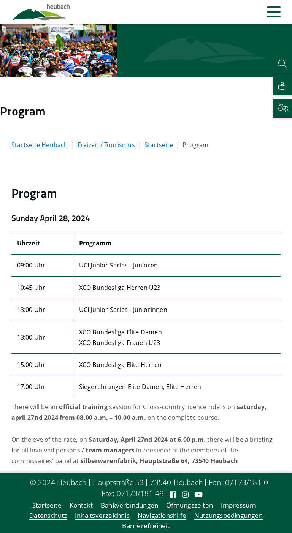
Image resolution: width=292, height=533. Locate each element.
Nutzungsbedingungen (228, 515)
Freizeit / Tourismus (106, 145)
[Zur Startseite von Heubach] (41, 12)
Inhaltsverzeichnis (102, 515)
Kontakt (81, 505)
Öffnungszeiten (189, 505)
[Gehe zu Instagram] (185, 494)
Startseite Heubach (39, 145)
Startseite (158, 145)
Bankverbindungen (129, 505)
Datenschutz (48, 515)
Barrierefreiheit (146, 526)
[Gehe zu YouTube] (198, 494)
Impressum (238, 505)
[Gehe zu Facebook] (173, 494)
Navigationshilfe (162, 515)
